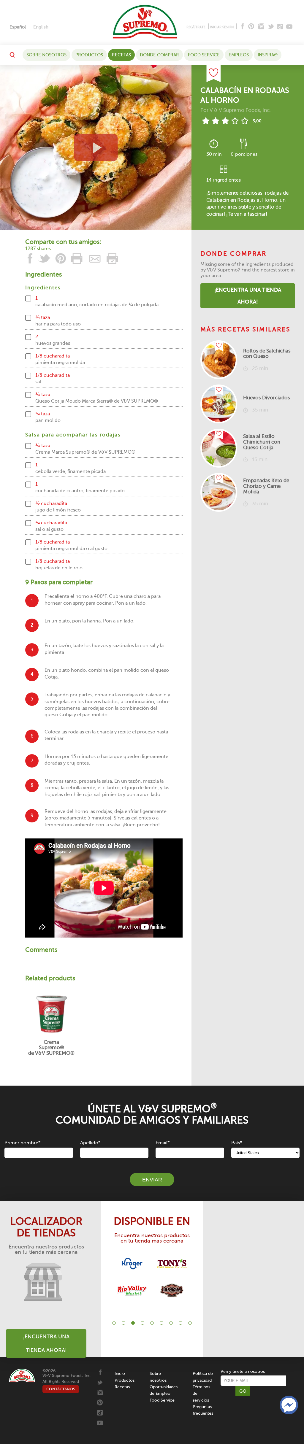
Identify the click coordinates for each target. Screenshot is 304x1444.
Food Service (204, 55)
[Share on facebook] (30, 258)
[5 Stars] (245, 120)
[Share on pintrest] (60, 258)
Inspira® (268, 55)
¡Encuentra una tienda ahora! (247, 296)
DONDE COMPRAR (159, 55)
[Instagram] (261, 27)
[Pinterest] (250, 27)
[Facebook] (242, 27)
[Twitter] (271, 27)
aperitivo (216, 207)
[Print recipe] (77, 258)
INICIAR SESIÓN (222, 27)
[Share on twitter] (44, 258)
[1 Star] (206, 120)
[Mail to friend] (95, 258)
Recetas (121, 55)
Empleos (239, 55)
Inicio (120, 1373)
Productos (89, 55)
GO (242, 1391)
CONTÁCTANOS (60, 1389)
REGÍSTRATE (195, 27)
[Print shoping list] (111, 258)
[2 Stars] (215, 120)
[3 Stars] (225, 120)
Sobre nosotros (46, 55)
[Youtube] (289, 27)
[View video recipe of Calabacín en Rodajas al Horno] (95, 147)
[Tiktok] (280, 27)
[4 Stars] (235, 120)
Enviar (152, 1180)
